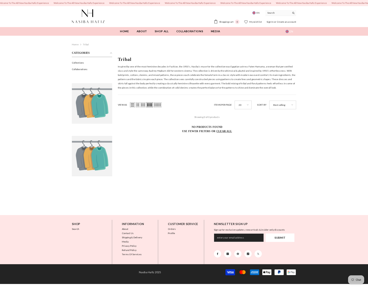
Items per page (223, 104)
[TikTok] (248, 253)
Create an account (286, 21)
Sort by (261, 104)
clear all (224, 131)
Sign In (270, 21)
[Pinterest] (238, 253)
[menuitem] (92, 63)
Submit (280, 237)
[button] (132, 104)
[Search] (280, 13)
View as (122, 104)
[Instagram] (227, 253)
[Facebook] (217, 253)
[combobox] (277, 13)
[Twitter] (258, 253)
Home (75, 44)
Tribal (86, 44)
